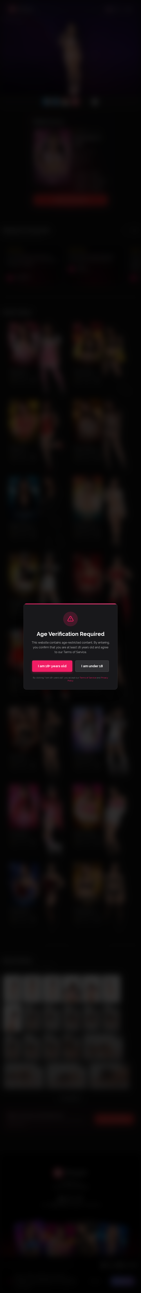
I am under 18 (92, 666)
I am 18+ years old (52, 666)
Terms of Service (88, 677)
